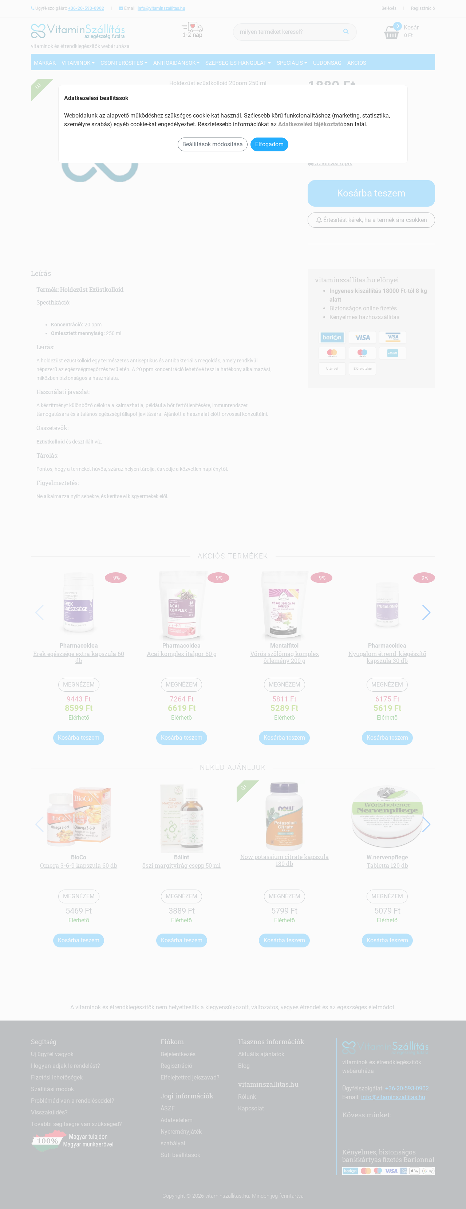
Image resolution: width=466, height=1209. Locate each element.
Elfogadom (269, 144)
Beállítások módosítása (212, 144)
